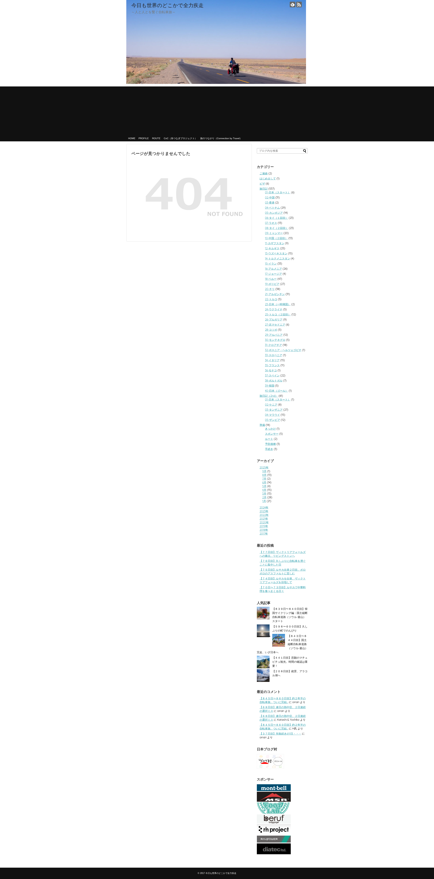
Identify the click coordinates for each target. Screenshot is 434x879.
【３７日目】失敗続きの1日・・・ (280, 733)
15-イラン (271, 263)
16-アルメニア (273, 268)
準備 (262, 425)
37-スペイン (272, 375)
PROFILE (144, 138)
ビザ (262, 183)
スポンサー (272, 433)
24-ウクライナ (273, 309)
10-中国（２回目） (276, 238)
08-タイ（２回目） (276, 228)
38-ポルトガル (273, 380)
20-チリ (270, 289)
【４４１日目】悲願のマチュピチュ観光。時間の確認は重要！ (290, 661)
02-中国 (270, 197)
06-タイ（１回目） (276, 217)
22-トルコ (271, 299)
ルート (269, 439)
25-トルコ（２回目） (278, 314)
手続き (269, 449)
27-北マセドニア (275, 324)
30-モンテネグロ (275, 340)
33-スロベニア (273, 355)
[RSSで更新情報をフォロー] (299, 4)
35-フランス (272, 365)
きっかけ (270, 428)
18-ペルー (271, 279)
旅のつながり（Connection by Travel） (221, 138)
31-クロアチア (273, 345)
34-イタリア (272, 360)
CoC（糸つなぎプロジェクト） (180, 138)
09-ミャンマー (274, 233)
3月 (264, 493)
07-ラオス (271, 223)
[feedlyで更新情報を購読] (292, 4)
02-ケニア (271, 404)
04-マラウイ (272, 414)
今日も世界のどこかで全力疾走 (167, 5)
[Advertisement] (217, 110)
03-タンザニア (274, 409)
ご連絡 (264, 173)
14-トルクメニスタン (277, 258)
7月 (264, 478)
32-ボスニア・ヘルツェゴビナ (283, 350)
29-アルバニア (274, 334)
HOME (131, 138)
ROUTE (156, 138)
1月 (264, 501)
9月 (264, 471)
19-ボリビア (272, 284)
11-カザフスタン (274, 243)
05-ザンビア (272, 420)
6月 (264, 482)
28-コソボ (271, 329)
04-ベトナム (272, 207)
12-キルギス (272, 248)
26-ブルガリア (273, 319)
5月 (264, 486)
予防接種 (270, 444)
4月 (264, 490)
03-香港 (269, 202)
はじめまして (268, 178)
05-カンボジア (274, 212)
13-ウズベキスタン (276, 253)
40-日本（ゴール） (276, 390)
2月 (264, 497)
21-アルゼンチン (275, 294)
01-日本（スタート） (277, 192)
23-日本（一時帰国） (278, 304)
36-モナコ (271, 370)
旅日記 (264, 188)
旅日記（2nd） (269, 395)
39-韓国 (269, 385)
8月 (264, 475)
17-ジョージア (273, 273)
